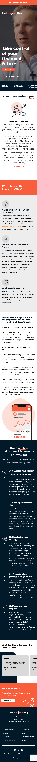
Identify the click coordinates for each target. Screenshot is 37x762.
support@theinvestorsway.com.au (18, 721)
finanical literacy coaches (11, 227)
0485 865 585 (18, 719)
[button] (33, 13)
